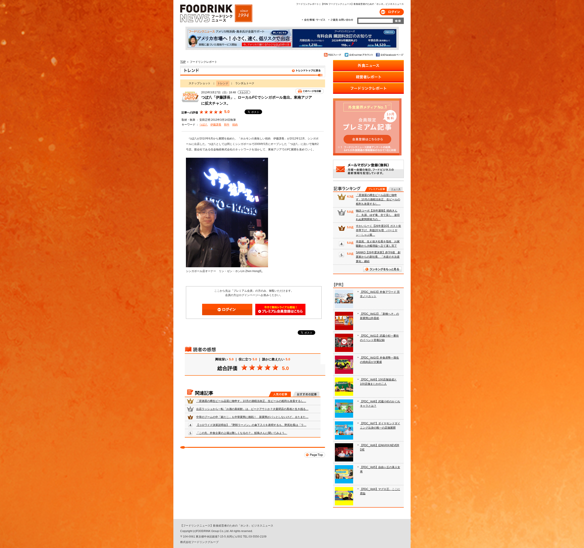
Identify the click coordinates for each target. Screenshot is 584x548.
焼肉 (235, 124)
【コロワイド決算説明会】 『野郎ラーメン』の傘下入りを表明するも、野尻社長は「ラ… (251, 425)
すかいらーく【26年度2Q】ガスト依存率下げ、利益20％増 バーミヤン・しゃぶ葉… (378, 230)
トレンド (252, 71)
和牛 (226, 124)
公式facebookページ (389, 55)
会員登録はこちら (280, 309)
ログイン (392, 12)
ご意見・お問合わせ (341, 20)
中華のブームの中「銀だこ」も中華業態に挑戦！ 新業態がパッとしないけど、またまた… (252, 417)
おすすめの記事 (306, 394)
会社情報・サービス (314, 20)
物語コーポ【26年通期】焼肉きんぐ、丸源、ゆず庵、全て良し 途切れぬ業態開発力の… (378, 215)
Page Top (314, 454)
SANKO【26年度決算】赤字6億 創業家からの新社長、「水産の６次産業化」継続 (378, 257)
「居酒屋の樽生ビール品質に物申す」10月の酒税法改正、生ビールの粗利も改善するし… (251, 401)
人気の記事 (280, 394)
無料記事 (395, 189)
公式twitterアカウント (359, 55)
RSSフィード (333, 55)
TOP (183, 61)
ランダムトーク (244, 83)
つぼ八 (203, 124)
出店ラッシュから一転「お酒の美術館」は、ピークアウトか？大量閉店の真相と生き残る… (252, 409)
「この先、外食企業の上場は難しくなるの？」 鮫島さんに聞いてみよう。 (241, 433)
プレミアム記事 (376, 189)
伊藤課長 (215, 124)
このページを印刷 (309, 91)
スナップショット (200, 83)
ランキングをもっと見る (382, 269)
